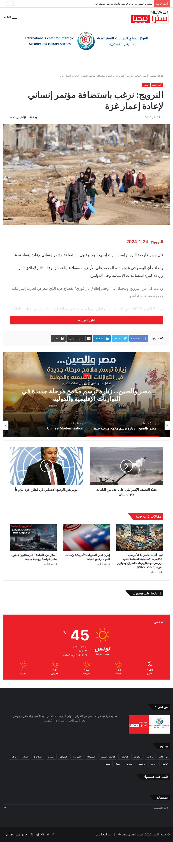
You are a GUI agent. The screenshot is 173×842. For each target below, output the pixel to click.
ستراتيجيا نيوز (104, 834)
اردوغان (163, 756)
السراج (91, 756)
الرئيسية (155, 75)
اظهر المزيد (87, 320)
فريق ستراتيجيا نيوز (15, 834)
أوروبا (129, 75)
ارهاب (150, 756)
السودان (77, 756)
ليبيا (118, 763)
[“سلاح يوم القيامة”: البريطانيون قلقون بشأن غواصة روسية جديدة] (33, 537)
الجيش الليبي (108, 756)
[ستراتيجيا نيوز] (150, 17)
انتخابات (38, 756)
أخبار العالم (141, 75)
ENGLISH (87, 379)
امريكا (51, 756)
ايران (25, 756)
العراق (63, 756)
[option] (86, 394)
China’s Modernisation (86, 395)
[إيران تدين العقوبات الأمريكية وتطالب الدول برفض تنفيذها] (86, 537)
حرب (153, 763)
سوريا (129, 763)
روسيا (141, 763)
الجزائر (137, 756)
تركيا (13, 756)
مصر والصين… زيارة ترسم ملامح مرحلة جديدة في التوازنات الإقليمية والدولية (107, 3)
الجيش (124, 756)
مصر (107, 763)
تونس (165, 763)
